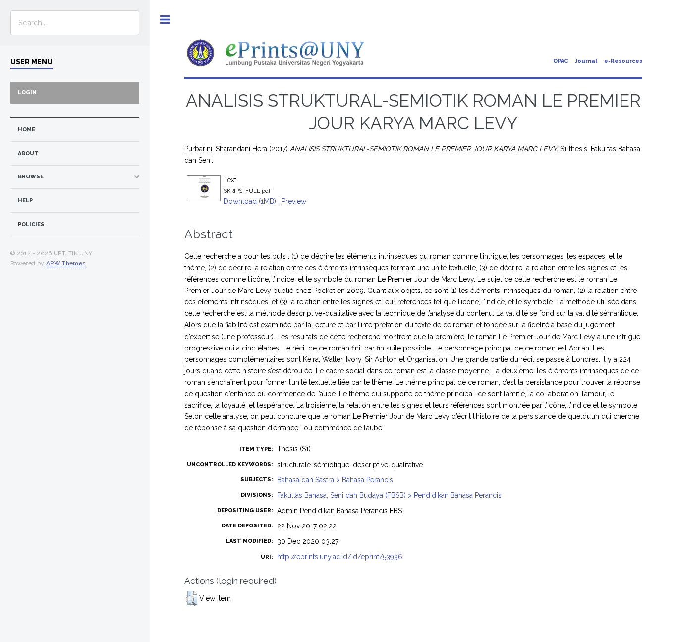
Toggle (165, 19)
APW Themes (66, 263)
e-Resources (623, 61)
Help (25, 200)
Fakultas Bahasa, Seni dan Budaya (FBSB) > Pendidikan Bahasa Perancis (389, 495)
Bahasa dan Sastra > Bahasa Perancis (335, 480)
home (26, 129)
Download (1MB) (250, 201)
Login (27, 92)
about (28, 153)
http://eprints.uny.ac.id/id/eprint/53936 (339, 557)
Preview (294, 201)
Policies (31, 224)
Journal (586, 61)
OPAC (560, 61)
